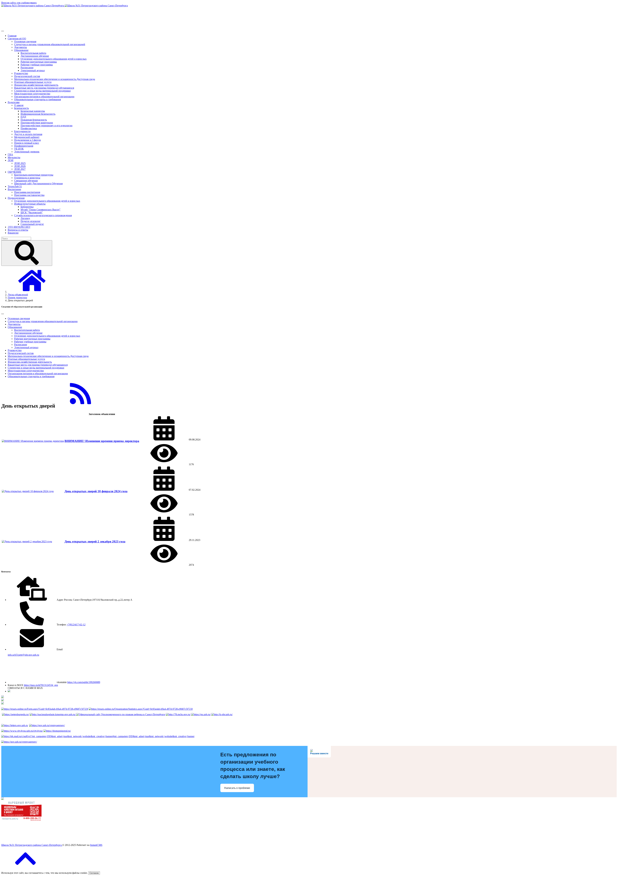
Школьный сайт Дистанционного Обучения (38, 183)
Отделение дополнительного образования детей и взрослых (54, 58)
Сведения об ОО (17, 38)
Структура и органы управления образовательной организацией (49, 44)
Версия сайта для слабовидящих (19, 2)
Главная (12, 35)
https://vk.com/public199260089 (83, 682)
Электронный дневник (26, 151)
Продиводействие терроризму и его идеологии (46, 125)
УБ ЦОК (19, 148)
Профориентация (23, 145)
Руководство (21, 73)
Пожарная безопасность (34, 119)
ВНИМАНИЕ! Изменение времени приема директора (102, 441)
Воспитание (14, 189)
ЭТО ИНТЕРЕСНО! (19, 227)
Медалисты (14, 157)
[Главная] (32, 291)
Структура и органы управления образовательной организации (43, 321)
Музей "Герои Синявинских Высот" (41, 209)
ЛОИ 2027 (20, 169)
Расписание (27, 67)
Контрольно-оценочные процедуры (33, 174)
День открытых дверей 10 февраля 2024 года (96, 491)
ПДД (23, 116)
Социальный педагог (32, 224)
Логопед (25, 218)
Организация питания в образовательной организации (44, 96)
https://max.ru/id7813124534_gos (41, 685)
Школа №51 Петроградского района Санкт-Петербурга (31, 845)
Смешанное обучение (26, 180)
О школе (18, 105)
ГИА (10, 154)
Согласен (94, 873)
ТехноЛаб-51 (15, 186)
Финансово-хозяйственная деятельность (36, 85)
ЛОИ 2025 (20, 163)
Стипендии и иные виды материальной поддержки (42, 90)
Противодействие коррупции (37, 122)
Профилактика (29, 128)
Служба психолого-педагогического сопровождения (43, 215)
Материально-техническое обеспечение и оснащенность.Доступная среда (54, 79)
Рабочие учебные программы (37, 64)
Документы (20, 47)
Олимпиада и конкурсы (27, 177)
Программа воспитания (27, 192)
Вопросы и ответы (18, 230)
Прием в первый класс (26, 143)
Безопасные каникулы (33, 111)
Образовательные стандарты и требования (37, 99)
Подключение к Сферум (27, 140)
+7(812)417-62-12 (76, 624)
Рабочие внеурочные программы (39, 61)
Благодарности (22, 131)
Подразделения (16, 198)
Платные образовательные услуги (33, 82)
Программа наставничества (29, 195)
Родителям (13, 102)
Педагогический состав (27, 76)
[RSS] (80, 404)
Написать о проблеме (237, 788)
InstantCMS (96, 845)
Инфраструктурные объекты (30, 203)
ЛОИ (10, 160)
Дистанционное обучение (35, 56)
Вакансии (13, 232)
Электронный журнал (33, 70)
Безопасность (21, 108)
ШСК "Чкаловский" (32, 212)
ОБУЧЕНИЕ (14, 172)
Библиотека (27, 206)
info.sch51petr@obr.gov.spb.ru (23, 654)
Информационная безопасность (38, 114)
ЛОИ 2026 (20, 166)
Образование (21, 50)
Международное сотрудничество (32, 93)
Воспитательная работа (33, 53)
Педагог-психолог (31, 221)
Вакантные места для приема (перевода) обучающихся (44, 87)
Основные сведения (25, 41)
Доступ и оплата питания (28, 134)
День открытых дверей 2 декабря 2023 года (95, 541)
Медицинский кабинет (26, 137)
